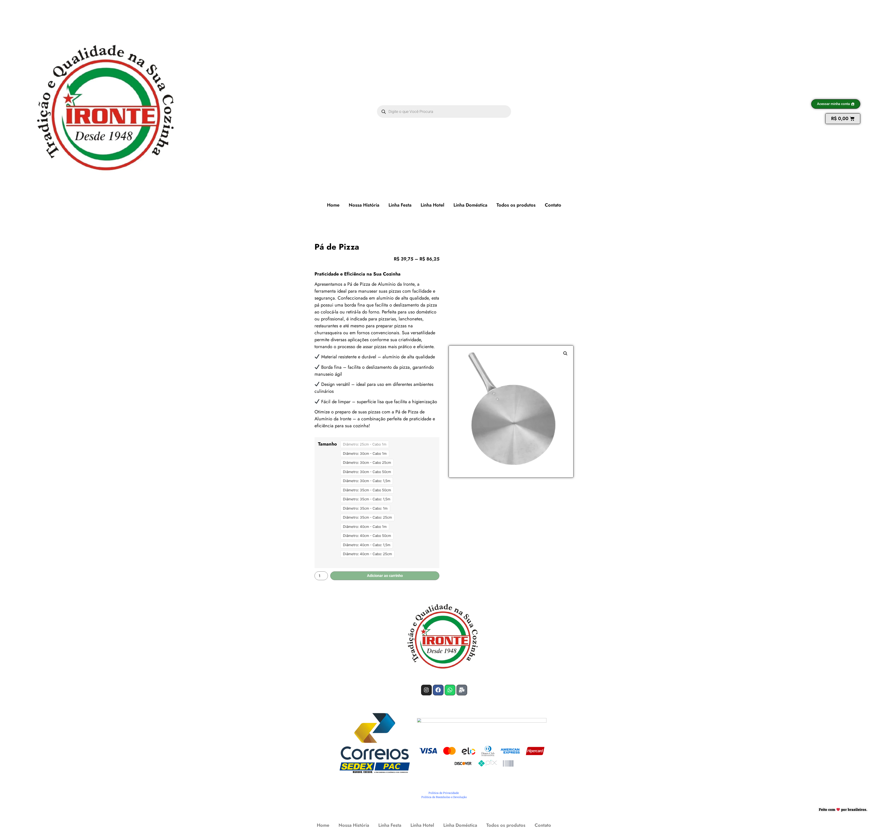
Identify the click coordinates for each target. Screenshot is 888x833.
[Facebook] (438, 690)
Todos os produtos (516, 205)
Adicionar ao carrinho (385, 575)
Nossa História (364, 205)
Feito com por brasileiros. (843, 809)
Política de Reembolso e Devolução (444, 797)
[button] (565, 353)
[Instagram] (426, 690)
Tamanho (327, 444)
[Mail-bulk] (461, 690)
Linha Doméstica (470, 205)
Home (333, 205)
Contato (553, 205)
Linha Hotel (432, 205)
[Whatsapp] (450, 690)
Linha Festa (399, 205)
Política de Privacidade (444, 793)
